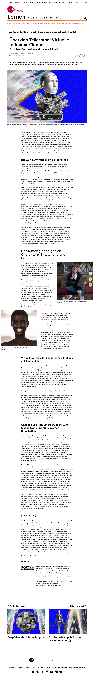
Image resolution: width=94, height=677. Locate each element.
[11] (38, 370)
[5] (39, 216)
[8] (29, 296)
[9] (36, 300)
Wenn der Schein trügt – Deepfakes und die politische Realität (56, 23)
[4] (32, 214)
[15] (52, 418)
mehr (69, 2)
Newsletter (36, 667)
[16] (35, 460)
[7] (29, 275)
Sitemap (28, 667)
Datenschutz (20, 667)
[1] (29, 196)
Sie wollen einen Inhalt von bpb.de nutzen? (49, 585)
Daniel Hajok (14, 54)
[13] (35, 386)
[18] (68, 490)
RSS (42, 667)
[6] (55, 243)
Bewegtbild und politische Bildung (31, 23)
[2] (71, 198)
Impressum (12, 667)
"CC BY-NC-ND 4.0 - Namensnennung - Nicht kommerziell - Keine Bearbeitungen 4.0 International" (54, 569)
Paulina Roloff (27, 54)
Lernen (9, 23)
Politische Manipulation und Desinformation (65, 639)
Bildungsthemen (16, 23)
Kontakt (48, 667)
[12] (62, 372)
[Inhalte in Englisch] (86, 3)
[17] (52, 481)
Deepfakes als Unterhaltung (24, 637)
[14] (63, 411)
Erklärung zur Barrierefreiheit (77, 667)
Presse (54, 667)
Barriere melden (62, 667)
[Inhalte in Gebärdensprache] (81, 3)
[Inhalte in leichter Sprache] (77, 3)
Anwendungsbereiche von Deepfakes (82, 23)
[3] (58, 208)
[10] (63, 348)
